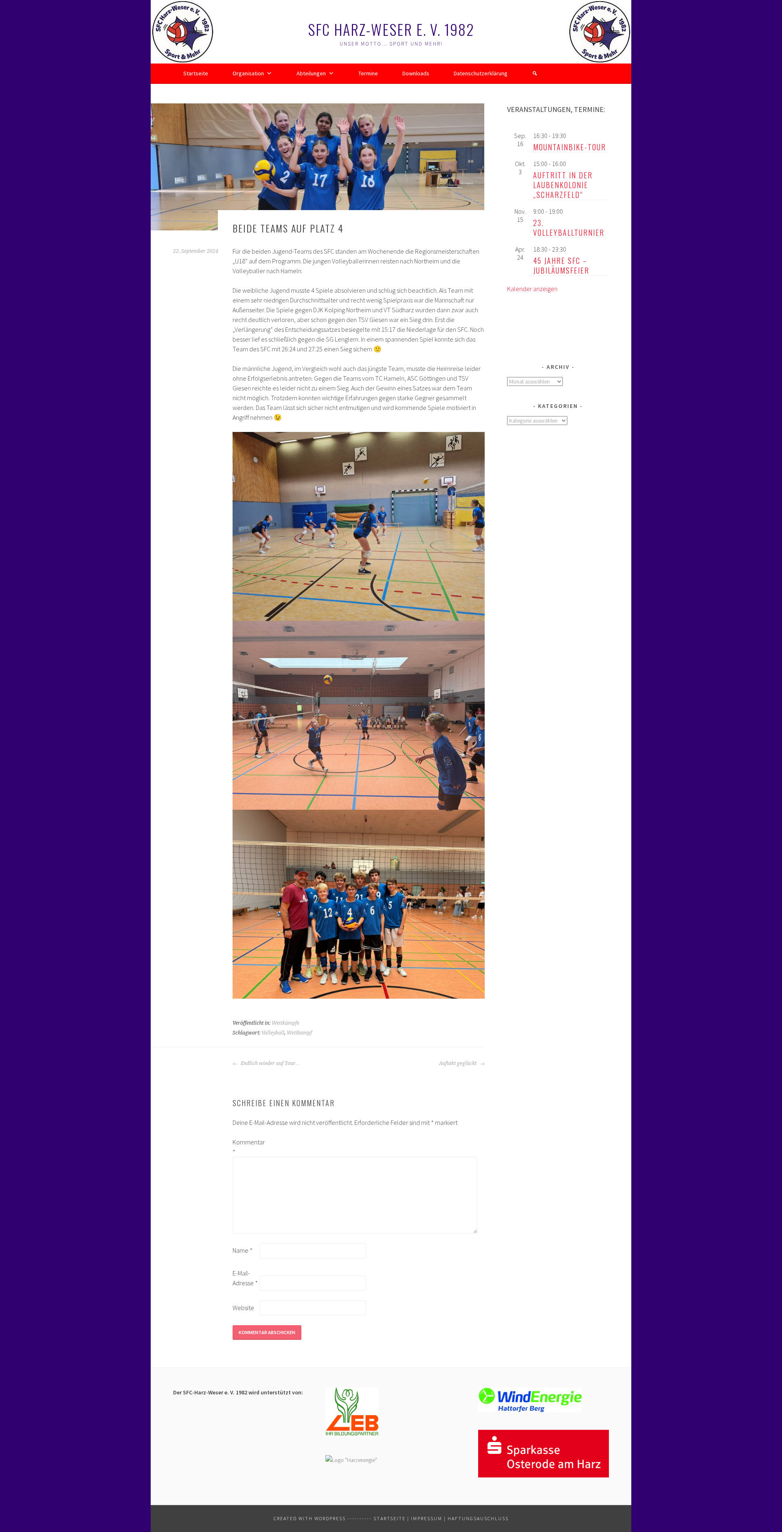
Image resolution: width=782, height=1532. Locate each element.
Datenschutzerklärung (480, 73)
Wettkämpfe (285, 1023)
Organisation (248, 73)
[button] (535, 73)
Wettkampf (299, 1033)
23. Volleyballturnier (568, 227)
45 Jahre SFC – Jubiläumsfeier (561, 265)
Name (243, 1250)
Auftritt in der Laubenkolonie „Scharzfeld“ (563, 185)
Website (243, 1308)
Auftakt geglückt (458, 1063)
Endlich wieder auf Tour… (269, 1063)
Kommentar (246, 1147)
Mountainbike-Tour (569, 147)
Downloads (415, 73)
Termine (368, 73)
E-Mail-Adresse (245, 1278)
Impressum (426, 1518)
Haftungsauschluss (478, 1518)
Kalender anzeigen (532, 289)
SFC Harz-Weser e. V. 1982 (391, 29)
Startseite (195, 73)
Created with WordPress (310, 1518)
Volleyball (272, 1033)
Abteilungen (311, 73)
